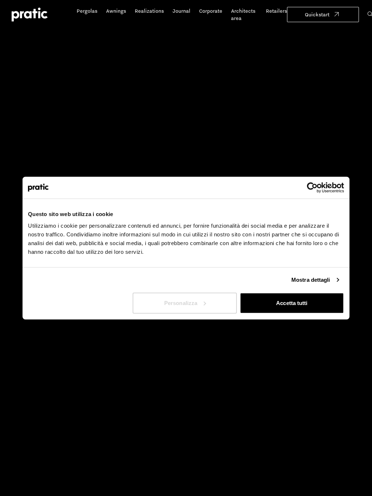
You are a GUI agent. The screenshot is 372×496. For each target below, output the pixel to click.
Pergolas (87, 11)
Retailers (276, 11)
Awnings (116, 11)
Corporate (210, 11)
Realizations (149, 11)
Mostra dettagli (310, 280)
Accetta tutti (291, 303)
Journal (181, 11)
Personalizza (180, 303)
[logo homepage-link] (30, 14)
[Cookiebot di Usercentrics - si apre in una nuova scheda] (312, 187)
